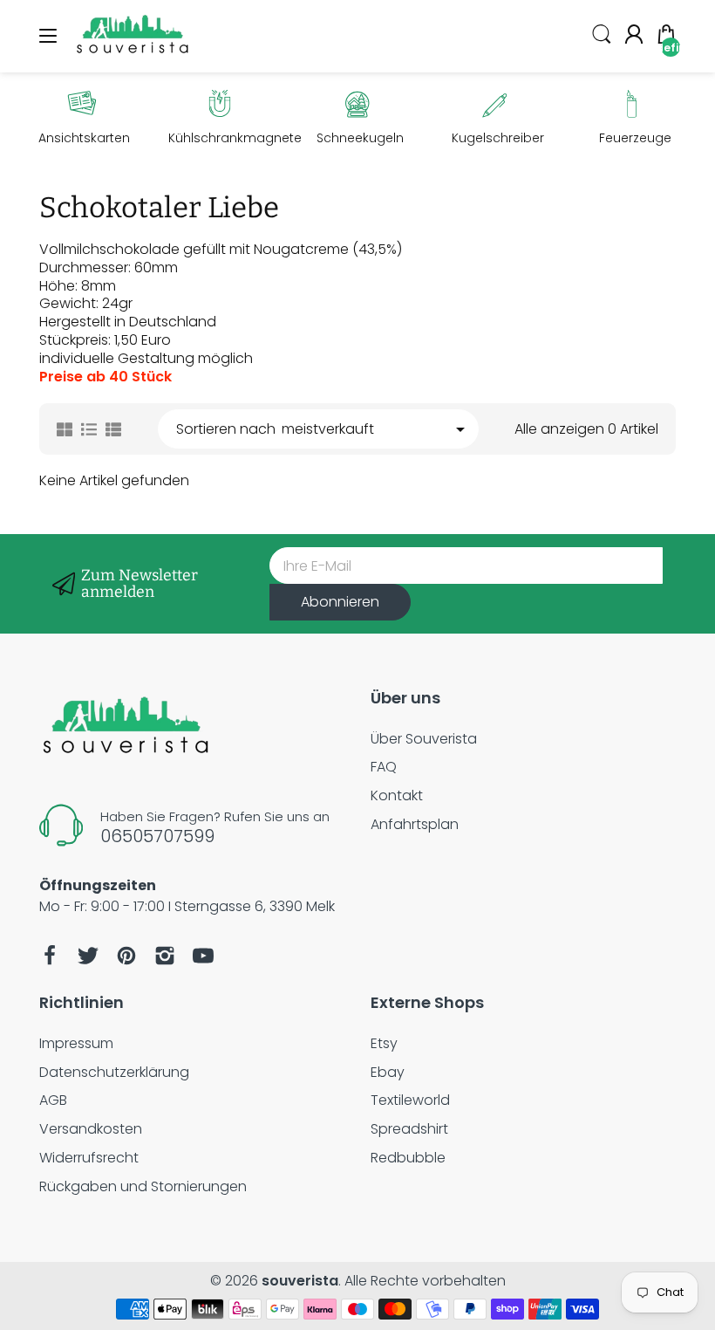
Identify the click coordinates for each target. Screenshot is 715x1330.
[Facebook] (49, 955)
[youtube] (203, 955)
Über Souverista (424, 739)
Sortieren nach (226, 430)
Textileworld (410, 1100)
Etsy (384, 1043)
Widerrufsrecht (89, 1158)
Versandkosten (90, 1129)
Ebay (388, 1072)
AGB (53, 1100)
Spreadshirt (409, 1129)
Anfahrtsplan (415, 824)
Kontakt (397, 795)
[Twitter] (88, 955)
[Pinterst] (126, 955)
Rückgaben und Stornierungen (143, 1186)
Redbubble (408, 1158)
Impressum (76, 1043)
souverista (300, 1281)
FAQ (384, 767)
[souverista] (133, 54)
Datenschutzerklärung (114, 1072)
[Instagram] (164, 955)
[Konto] (634, 36)
